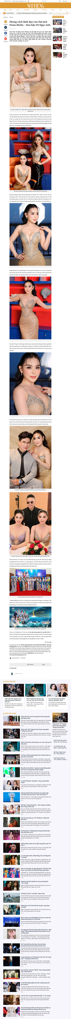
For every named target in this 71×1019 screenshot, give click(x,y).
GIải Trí (56, 714)
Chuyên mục (66, 6)
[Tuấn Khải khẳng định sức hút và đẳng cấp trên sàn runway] (11, 987)
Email (4, 6)
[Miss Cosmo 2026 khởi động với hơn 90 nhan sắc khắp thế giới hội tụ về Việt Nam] (11, 922)
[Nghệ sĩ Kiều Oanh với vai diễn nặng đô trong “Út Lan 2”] (11, 848)
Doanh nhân (23, 777)
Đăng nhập (65, 1)
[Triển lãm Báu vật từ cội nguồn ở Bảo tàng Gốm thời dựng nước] (11, 721)
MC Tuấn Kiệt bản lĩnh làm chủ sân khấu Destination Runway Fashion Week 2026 (33, 945)
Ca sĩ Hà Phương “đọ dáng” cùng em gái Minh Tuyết (56, 699)
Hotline (8, 6)
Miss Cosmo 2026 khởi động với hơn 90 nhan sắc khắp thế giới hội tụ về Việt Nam (36, 918)
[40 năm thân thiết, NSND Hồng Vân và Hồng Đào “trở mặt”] (11, 860)
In (44, 664)
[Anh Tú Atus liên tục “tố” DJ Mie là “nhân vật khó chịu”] (11, 822)
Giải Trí (5, 695)
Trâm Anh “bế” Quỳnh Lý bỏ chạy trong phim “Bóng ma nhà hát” (13, 700)
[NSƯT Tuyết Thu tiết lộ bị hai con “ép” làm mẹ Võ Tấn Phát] (35, 690)
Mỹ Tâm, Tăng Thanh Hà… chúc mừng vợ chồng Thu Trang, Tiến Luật (60, 752)
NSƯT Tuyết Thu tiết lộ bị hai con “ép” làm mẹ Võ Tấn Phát (35, 699)
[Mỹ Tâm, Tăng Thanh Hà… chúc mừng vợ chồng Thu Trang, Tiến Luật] (11, 809)
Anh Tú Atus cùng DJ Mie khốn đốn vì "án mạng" (36, 995)
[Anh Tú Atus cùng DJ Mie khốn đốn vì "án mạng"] (11, 1000)
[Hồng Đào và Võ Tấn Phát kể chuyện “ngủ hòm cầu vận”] (11, 910)
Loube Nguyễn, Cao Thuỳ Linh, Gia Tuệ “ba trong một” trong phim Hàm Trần (36, 957)
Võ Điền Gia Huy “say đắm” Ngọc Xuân (33, 893)
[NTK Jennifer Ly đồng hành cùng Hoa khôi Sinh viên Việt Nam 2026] (11, 835)
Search (60, 1)
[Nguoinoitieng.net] (35, 5)
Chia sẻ (22, 764)
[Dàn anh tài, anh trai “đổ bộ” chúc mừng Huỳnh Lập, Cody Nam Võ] (11, 974)
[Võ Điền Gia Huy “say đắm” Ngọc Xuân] (11, 898)
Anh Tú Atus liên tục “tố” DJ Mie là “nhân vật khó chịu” (61, 758)
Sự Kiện (22, 725)
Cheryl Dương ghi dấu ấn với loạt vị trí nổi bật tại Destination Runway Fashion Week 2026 (35, 1008)
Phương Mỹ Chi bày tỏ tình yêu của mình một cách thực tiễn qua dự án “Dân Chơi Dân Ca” (34, 793)
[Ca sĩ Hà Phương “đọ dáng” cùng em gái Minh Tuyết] (57, 690)
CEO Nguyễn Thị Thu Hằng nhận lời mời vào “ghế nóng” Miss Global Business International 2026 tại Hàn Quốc (36, 931)
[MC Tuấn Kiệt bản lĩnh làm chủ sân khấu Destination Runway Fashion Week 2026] (11, 948)
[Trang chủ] (5, 10)
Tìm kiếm (53, 6)
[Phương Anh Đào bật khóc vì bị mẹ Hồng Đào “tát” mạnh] (11, 886)
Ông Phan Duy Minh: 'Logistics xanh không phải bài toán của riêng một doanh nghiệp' (40, 13)
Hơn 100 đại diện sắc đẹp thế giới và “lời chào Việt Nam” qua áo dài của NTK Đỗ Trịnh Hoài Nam (36, 869)
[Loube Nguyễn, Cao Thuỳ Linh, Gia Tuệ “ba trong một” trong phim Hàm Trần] (11, 961)
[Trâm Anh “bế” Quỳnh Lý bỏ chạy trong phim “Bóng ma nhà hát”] (13, 690)
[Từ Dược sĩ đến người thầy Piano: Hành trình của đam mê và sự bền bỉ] (11, 759)
